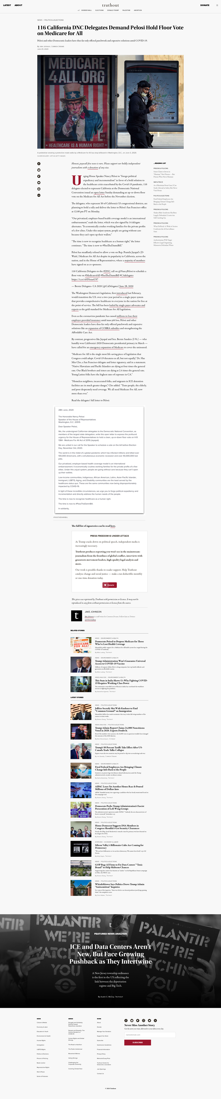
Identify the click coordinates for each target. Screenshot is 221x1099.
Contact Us (100, 1074)
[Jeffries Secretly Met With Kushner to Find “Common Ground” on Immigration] (81, 712)
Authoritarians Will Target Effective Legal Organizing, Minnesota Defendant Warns (163, 243)
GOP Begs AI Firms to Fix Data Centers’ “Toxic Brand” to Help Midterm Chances (118, 866)
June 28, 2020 (126, 286)
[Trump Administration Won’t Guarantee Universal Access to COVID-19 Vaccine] (81, 665)
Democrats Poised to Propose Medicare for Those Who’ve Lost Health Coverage (119, 643)
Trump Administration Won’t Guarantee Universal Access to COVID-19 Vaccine (120, 662)
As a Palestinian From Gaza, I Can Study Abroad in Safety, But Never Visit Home (165, 188)
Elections (99, 10)
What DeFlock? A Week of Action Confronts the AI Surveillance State (165, 229)
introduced (121, 293)
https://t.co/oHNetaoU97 (85, 279)
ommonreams (57, 47)
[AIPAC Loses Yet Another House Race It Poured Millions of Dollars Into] (81, 790)
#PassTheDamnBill (110, 275)
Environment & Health (109, 638)
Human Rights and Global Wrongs (76, 1039)
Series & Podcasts (42, 1076)
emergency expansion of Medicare (107, 347)
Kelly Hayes (100, 856)
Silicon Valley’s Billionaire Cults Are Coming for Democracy (119, 847)
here (112, 526)
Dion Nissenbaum (102, 739)
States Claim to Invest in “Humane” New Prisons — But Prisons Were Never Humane (164, 174)
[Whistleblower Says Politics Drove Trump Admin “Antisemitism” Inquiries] (81, 888)
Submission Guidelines (104, 1045)
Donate (204, 5)
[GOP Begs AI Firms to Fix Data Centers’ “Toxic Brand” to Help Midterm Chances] (81, 868)
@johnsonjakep (90, 620)
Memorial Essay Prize (103, 1058)
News (39, 20)
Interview (98, 842)
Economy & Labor (111, 842)
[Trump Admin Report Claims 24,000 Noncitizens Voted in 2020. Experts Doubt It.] (81, 731)
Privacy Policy (101, 1054)
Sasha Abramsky (102, 778)
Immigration (40, 1045)
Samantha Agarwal (102, 692)
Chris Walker (101, 895)
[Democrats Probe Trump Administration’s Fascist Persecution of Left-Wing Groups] (81, 810)
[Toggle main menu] (215, 5)
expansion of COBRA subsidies (103, 328)
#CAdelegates (126, 275)
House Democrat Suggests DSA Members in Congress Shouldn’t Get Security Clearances (117, 827)
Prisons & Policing (42, 1058)
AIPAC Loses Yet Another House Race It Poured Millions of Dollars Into (119, 788)
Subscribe (100, 1040)
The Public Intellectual (75, 1049)
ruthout (109, 652)
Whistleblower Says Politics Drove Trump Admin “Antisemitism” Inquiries (119, 886)
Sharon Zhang (101, 719)
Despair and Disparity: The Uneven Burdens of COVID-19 (76, 1032)
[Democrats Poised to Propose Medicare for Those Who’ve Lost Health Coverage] (81, 645)
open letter (99, 192)
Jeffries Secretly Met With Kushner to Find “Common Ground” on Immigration (116, 710)
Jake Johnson (45, 46)
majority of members (135, 260)
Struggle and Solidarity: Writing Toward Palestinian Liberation (75, 1024)
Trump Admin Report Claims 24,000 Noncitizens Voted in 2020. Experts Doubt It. (120, 729)
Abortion (138, 10)
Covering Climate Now (75, 1069)
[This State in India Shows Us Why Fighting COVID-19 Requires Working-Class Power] (81, 684)
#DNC (106, 271)
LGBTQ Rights (41, 1049)
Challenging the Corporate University (74, 1063)
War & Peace (41, 1072)
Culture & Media (42, 1023)
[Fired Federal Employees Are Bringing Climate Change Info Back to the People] (81, 771)
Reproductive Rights (43, 1067)
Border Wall (86, 10)
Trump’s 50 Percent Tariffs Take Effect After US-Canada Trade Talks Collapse (118, 749)
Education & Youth (42, 1031)
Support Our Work (102, 1036)
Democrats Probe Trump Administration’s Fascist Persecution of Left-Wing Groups (119, 807)
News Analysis (100, 677)
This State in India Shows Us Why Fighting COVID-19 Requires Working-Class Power (121, 682)
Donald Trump (113, 10)
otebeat (112, 739)
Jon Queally (100, 756)
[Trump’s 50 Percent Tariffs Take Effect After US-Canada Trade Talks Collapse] (81, 751)
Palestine (126, 10)
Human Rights (41, 1040)
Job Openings (101, 1069)
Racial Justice (41, 1063)
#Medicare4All (92, 275)
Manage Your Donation (104, 1031)
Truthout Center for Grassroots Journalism (104, 1064)
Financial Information (103, 1049)
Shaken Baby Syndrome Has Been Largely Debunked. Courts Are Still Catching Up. (165, 215)
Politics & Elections (54, 20)
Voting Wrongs (73, 1058)
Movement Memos (74, 1054)
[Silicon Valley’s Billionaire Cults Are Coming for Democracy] (81, 849)
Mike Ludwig (101, 652)
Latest (7, 5)
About (18, 5)
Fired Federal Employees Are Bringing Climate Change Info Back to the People (164, 202)
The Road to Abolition (75, 1045)
